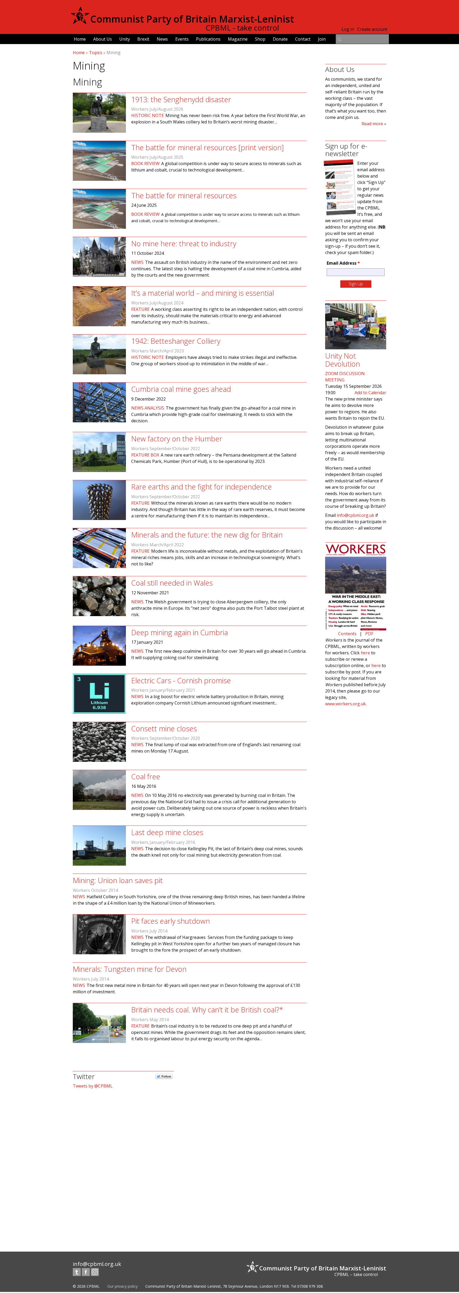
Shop (260, 39)
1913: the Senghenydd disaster (181, 99)
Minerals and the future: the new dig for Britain (207, 535)
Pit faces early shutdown (170, 921)
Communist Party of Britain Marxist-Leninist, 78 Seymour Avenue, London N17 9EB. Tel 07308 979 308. (234, 1286)
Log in (348, 29)
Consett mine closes (164, 728)
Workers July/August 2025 (157, 157)
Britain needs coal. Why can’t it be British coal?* (207, 1010)
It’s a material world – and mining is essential (202, 293)
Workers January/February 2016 (163, 842)
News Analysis (147, 408)
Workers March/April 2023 (157, 351)
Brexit (143, 39)
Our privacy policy (122, 1286)
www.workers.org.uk (345, 704)
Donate (280, 39)
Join (322, 39)
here (365, 653)
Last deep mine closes (167, 832)
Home (80, 39)
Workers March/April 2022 (157, 545)
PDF (369, 634)
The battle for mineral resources (183, 195)
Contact (303, 39)
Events (182, 39)
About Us (102, 39)
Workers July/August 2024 (157, 303)
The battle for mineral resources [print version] (207, 147)
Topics (95, 52)
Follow (166, 1076)
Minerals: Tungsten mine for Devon (129, 969)
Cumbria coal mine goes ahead (181, 389)
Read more (372, 124)
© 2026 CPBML (86, 1286)
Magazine (238, 39)
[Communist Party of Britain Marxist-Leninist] (80, 22)
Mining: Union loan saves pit (118, 880)
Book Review (145, 163)
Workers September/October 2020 (165, 738)
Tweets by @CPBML (93, 1086)
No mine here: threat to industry (183, 243)
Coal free (145, 776)
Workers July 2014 (149, 931)
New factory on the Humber (176, 439)
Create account (372, 29)
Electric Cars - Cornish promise (181, 680)
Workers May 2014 (150, 1020)
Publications (208, 39)
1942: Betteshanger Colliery (175, 341)
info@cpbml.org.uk (355, 515)
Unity (124, 39)
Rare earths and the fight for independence (201, 487)
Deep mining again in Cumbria (179, 632)
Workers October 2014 (95, 890)
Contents (347, 634)
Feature (140, 309)
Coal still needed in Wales (172, 583)
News (162, 39)
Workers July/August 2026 (157, 109)
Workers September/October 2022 (165, 449)
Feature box (145, 455)
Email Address (343, 263)
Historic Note (147, 115)
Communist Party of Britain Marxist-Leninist (192, 18)
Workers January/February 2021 (163, 690)
